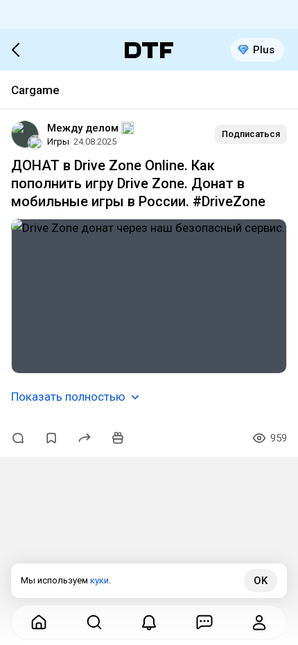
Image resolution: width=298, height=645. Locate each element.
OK (261, 580)
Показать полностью (68, 396)
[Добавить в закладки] (51, 438)
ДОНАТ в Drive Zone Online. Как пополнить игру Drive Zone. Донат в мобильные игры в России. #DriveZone (138, 183)
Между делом (83, 128)
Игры (58, 141)
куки (99, 580)
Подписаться (251, 134)
